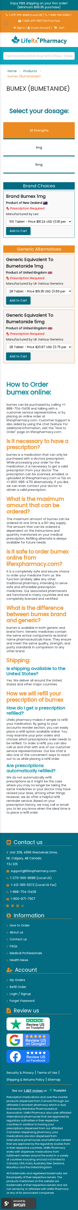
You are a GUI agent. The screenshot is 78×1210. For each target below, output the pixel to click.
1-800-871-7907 (23, 899)
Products (30, 71)
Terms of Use (47, 1073)
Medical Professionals (26, 953)
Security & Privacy (20, 1073)
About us (16, 932)
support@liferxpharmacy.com (33, 871)
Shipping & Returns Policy (25, 1079)
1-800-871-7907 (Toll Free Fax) (41, 20)
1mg (39, 147)
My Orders (17, 980)
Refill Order (18, 987)
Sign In (21, 27)
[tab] (39, 130)
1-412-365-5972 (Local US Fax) (34, 885)
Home (13, 71)
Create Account (40, 27)
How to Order (20, 925)
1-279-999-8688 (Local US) (25, 14)
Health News (19, 960)
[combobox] (39, 56)
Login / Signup (20, 994)
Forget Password (22, 1001)
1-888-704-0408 (59, 14)
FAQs (13, 946)
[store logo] (39, 40)
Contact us (18, 939)
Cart (61, 27)
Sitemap (54, 1079)
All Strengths (39, 130)
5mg (39, 164)
